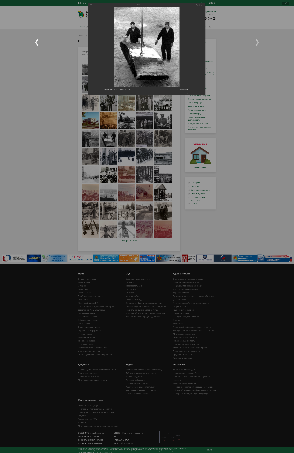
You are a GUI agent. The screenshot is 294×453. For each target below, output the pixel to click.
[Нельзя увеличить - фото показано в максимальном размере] (201, 5)
